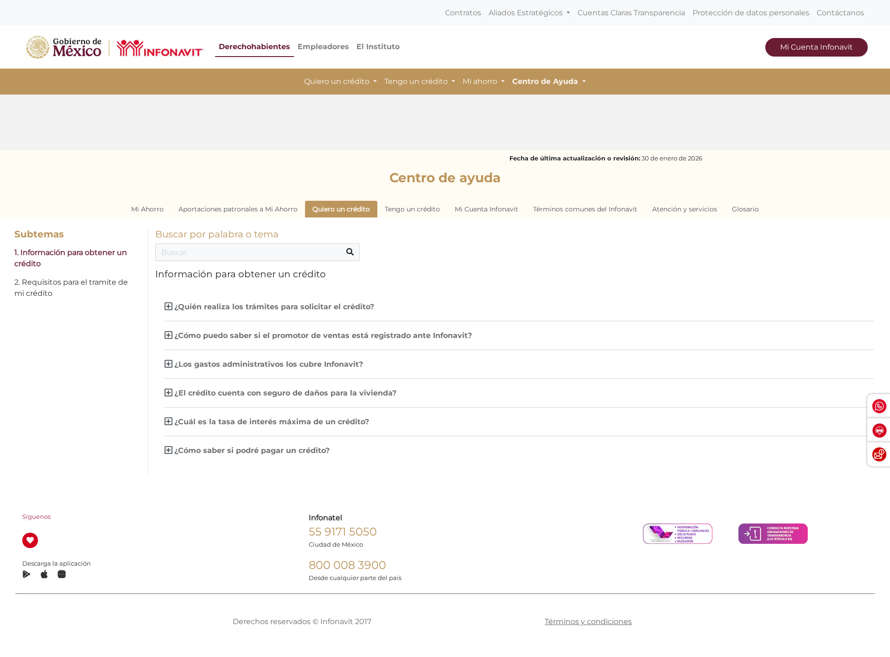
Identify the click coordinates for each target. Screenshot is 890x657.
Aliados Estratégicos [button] (527, 12)
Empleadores (323, 46)
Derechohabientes (254, 46)
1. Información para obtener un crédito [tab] (70, 258)
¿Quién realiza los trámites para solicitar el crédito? (274, 306)
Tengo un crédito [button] (417, 81)
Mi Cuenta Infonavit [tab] (486, 209)
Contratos (463, 12)
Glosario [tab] (745, 209)
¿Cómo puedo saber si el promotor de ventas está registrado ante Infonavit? (323, 335)
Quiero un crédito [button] (337, 81)
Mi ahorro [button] (481, 81)
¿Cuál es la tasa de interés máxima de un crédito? (271, 421)
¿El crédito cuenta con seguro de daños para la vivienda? (285, 393)
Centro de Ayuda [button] (546, 81)
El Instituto (378, 46)
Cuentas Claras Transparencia (631, 12)
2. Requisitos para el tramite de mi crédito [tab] (71, 288)
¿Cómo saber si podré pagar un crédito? (252, 450)
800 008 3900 (347, 565)
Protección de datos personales (751, 12)
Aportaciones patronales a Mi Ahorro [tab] (238, 209)
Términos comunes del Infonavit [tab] (585, 209)
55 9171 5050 (343, 531)
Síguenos (36, 516)
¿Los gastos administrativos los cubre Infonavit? (268, 364)
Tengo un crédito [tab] (412, 209)
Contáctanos (840, 12)
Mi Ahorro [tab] (147, 209)
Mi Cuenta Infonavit (816, 47)
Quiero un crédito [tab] (341, 209)
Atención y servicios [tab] (684, 209)
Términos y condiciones (588, 621)
